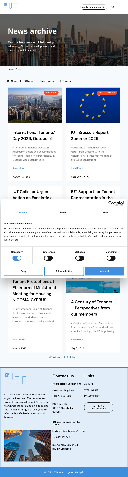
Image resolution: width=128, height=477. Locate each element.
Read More (18, 168)
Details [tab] (64, 212)
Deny (23, 271)
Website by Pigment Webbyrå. (69, 472)
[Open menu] (121, 7)
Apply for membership (93, 7)
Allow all (104, 271)
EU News (29, 81)
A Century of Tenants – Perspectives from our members (91, 308)
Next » (75, 357)
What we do (91, 390)
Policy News (47, 81)
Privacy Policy (92, 396)
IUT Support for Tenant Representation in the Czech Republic (93, 198)
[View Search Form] (112, 7)
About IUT (90, 384)
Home (11, 69)
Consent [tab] (22, 212)
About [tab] (105, 212)
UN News (12, 81)
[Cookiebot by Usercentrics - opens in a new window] (110, 203)
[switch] (48, 258)
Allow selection (64, 271)
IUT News (65, 81)
